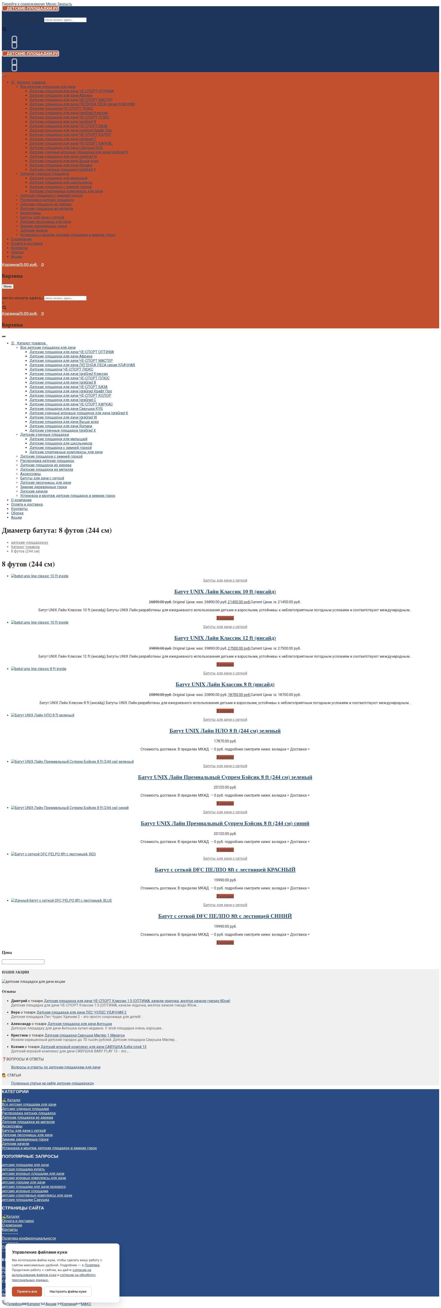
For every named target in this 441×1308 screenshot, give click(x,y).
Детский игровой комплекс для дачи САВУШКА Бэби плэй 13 (94, 1047)
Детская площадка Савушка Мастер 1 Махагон (85, 1035)
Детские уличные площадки (44, 174)
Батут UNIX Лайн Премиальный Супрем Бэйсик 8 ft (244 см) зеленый (225, 777)
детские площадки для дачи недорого (34, 1187)
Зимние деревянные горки (43, 226)
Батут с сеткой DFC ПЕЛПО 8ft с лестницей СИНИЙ (225, 916)
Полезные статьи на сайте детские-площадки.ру (52, 1083)
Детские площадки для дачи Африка (60, 95)
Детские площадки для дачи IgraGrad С (62, 139)
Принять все (27, 1291)
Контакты (19, 248)
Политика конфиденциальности (29, 1238)
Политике (92, 1265)
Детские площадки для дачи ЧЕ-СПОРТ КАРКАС (71, 143)
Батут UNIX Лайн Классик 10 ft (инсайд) (225, 591)
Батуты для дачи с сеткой (42, 217)
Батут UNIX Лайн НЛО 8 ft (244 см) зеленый (225, 730)
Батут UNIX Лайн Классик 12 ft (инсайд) (225, 638)
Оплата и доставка (27, 243)
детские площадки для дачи (25, 1165)
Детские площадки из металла (46, 208)
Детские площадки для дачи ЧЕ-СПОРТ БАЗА (68, 126)
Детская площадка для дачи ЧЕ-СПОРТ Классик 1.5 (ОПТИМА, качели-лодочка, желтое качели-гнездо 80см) (137, 1001)
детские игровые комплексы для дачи (34, 1178)
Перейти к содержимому (23, 4)
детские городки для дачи (23, 1182)
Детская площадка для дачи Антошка (80, 1024)
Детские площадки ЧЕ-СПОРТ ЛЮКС (61, 108)
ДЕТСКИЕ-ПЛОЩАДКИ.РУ (32, 8)
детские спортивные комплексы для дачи (37, 1195)
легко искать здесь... (23, 19)
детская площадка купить (23, 1169)
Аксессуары (30, 213)
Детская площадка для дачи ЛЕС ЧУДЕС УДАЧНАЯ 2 (82, 1012)
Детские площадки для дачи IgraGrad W (63, 156)
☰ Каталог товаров (29, 82)
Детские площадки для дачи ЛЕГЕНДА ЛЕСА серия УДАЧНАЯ (82, 104)
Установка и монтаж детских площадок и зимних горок (67, 235)
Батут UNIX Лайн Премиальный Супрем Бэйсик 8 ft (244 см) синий (225, 823)
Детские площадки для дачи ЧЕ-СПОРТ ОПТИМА (71, 91)
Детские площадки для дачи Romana (60, 165)
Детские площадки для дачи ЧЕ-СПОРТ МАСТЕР (71, 100)
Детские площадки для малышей (58, 178)
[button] (225, 618)
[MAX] (14, 45)
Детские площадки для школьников (60, 182)
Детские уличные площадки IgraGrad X (62, 169)
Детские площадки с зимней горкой (60, 187)
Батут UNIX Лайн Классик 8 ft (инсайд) (225, 684)
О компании (21, 239)
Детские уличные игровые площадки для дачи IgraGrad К (78, 152)
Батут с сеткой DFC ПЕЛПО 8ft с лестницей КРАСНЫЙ (225, 869)
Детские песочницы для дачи (45, 222)
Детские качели (34, 230)
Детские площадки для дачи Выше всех (64, 161)
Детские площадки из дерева (45, 204)
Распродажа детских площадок (47, 200)
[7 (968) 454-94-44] (14, 39)
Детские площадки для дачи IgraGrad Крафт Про (70, 130)
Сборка (17, 252)
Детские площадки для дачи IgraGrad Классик (68, 113)
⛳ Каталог (11, 1100)
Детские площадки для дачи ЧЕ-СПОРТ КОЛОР (70, 134)
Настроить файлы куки (68, 1291)
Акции (16, 256)
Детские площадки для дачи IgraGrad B (62, 121)
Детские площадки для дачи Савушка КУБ (66, 148)
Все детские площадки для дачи (48, 87)
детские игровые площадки (25, 1191)
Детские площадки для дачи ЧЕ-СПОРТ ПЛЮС (69, 117)
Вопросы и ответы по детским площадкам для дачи (55, 1067)
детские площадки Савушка (25, 1200)
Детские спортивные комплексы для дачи (66, 191)
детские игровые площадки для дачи (33, 1174)
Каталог (13, 1216)
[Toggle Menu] (4, 75)
